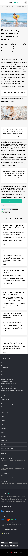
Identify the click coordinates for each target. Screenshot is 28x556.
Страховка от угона (15, 365)
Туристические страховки (8, 205)
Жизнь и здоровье (7, 379)
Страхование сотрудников (7, 406)
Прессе (3, 432)
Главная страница (5, 6)
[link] (5, 209)
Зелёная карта (4, 367)
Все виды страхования (21, 406)
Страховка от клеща (19, 385)
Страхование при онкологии (8, 388)
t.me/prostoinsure (6, 481)
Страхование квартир (19, 397)
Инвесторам (4, 440)
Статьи (11, 6)
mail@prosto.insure (6, 458)
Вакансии (3, 428)
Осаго (2, 365)
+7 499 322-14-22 (6, 466)
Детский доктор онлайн (7, 386)
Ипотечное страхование (7, 397)
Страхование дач (5, 399)
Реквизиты (4, 444)
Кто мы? (3, 416)
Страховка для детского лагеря (8, 383)
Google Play (6, 533)
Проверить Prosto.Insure (7, 448)
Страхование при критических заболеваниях (12, 390)
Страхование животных (7, 385)
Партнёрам (3, 436)
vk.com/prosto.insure (8, 511)
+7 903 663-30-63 (6, 473)
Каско (7, 365)
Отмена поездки (18, 374)
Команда (3, 420)
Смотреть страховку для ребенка (11, 201)
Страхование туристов (6, 374)
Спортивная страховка (6, 381)
